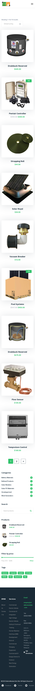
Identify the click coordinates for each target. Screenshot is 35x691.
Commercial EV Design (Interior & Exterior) (14, 657)
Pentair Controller (17, 113)
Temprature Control (17, 447)
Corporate (13, 573)
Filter (32, 560)
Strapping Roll (17, 161)
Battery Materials (16, 477)
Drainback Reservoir (17, 65)
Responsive (18, 576)
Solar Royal (17, 208)
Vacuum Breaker (17, 256)
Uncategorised (16, 492)
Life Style (28, 573)
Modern (4, 576)
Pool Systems (17, 304)
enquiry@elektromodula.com (28, 605)
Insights (21, 573)
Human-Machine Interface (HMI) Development (14, 634)
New (10, 576)
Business (4, 573)
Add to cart (18, 60)
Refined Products (16, 481)
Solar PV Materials (16, 488)
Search (31, 511)
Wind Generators (16, 496)
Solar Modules (16, 485)
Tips (25, 576)
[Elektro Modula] (6, 4)
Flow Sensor (17, 399)
